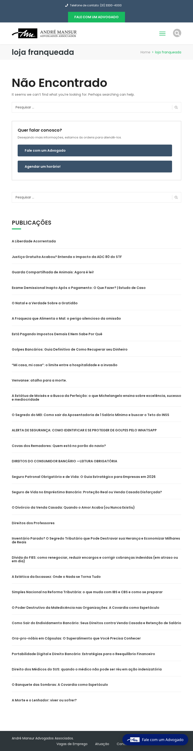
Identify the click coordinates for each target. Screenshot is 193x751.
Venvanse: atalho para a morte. (39, 380)
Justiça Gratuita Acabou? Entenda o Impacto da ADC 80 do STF (67, 256)
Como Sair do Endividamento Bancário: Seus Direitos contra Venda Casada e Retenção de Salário (96, 623)
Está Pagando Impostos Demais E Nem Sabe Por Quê (57, 334)
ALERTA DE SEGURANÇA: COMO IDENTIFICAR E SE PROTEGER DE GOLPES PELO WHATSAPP (84, 430)
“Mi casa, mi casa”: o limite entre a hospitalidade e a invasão (64, 365)
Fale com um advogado (96, 17)
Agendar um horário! (42, 166)
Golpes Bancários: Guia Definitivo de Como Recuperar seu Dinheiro (70, 349)
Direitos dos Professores (33, 523)
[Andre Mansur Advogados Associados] (45, 33)
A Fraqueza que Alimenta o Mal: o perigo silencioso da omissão (66, 318)
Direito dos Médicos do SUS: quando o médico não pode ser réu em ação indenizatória (87, 669)
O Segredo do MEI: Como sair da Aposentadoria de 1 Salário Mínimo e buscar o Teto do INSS (90, 414)
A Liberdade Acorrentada (34, 241)
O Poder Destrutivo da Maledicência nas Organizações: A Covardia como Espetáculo (85, 607)
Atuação (102, 744)
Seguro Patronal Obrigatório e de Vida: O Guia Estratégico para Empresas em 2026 (84, 476)
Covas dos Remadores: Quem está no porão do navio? (59, 445)
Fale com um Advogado (45, 150)
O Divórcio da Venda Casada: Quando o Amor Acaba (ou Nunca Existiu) (73, 507)
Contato (124, 744)
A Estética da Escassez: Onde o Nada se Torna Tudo (56, 576)
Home (145, 52)
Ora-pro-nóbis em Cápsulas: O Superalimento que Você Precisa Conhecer (76, 638)
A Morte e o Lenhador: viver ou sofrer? (44, 700)
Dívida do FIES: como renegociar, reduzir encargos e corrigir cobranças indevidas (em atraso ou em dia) (95, 559)
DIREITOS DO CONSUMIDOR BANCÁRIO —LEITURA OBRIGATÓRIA (64, 461)
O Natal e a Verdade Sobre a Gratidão (45, 303)
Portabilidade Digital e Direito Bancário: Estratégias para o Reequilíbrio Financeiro (83, 654)
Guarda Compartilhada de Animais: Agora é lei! (53, 272)
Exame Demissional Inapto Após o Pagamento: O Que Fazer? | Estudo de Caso (79, 287)
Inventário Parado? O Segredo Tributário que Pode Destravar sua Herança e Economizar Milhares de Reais (96, 540)
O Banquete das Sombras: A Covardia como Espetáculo (60, 684)
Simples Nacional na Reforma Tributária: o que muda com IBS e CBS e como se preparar (87, 592)
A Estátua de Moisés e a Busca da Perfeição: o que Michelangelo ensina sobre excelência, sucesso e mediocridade (96, 397)
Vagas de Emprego (72, 744)
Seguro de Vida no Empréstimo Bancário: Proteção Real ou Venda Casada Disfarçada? (87, 492)
